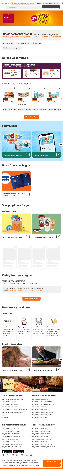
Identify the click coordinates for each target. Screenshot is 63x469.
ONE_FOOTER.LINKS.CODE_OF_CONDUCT (43, 447)
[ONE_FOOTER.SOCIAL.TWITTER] (8, 455)
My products (10, 43)
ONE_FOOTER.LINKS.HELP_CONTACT (12, 399)
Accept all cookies (51, 461)
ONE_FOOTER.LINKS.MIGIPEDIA (11, 442)
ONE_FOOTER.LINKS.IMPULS (10, 439)
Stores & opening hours (13, 48)
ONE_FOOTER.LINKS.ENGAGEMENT (42, 434)
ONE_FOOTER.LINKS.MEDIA (39, 442)
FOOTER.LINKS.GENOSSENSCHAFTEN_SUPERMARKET (46, 420)
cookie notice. (20, 467)
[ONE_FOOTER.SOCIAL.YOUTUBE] (12, 455)
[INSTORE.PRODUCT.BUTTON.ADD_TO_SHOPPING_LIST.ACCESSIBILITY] (19, 70)
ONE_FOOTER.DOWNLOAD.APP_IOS (7, 451)
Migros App (5, 417)
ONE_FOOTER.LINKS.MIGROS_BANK (12, 444)
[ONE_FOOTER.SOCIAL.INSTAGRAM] (17, 455)
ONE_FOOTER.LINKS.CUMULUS (40, 409)
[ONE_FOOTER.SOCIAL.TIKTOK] (31, 455)
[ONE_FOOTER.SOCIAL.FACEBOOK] (3, 455)
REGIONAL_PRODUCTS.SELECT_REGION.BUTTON (26, 290)
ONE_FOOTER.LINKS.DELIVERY (40, 399)
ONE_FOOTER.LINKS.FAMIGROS (11, 436)
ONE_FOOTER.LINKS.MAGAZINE (11, 428)
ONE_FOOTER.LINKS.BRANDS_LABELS (42, 412)
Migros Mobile (6, 415)
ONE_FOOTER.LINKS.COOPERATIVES (42, 444)
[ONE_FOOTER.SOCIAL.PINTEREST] (22, 455)
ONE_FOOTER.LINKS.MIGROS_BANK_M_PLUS (14, 409)
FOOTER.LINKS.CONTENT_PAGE (11, 431)
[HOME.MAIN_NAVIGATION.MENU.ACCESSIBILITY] (2, 7)
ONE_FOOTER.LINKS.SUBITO (39, 407)
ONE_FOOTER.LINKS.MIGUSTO (10, 434)
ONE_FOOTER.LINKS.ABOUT (39, 428)
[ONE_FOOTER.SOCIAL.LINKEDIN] (26, 455)
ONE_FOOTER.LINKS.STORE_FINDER (42, 415)
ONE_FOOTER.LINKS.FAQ (9, 402)
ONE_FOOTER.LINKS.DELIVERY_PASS (42, 402)
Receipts (38, 43)
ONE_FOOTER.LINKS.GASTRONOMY (12, 447)
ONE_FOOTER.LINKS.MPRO (39, 417)
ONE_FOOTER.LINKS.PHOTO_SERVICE (12, 412)
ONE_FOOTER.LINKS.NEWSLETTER (12, 420)
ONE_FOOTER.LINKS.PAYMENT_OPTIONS (43, 404)
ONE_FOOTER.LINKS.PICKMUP (10, 404)
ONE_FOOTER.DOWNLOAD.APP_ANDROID (18, 451)
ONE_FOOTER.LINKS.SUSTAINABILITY (42, 431)
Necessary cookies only (52, 465)
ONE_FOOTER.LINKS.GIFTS (9, 407)
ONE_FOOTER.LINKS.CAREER (40, 436)
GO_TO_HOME (5, 3)
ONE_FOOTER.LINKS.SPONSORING (41, 439)
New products (24, 43)
